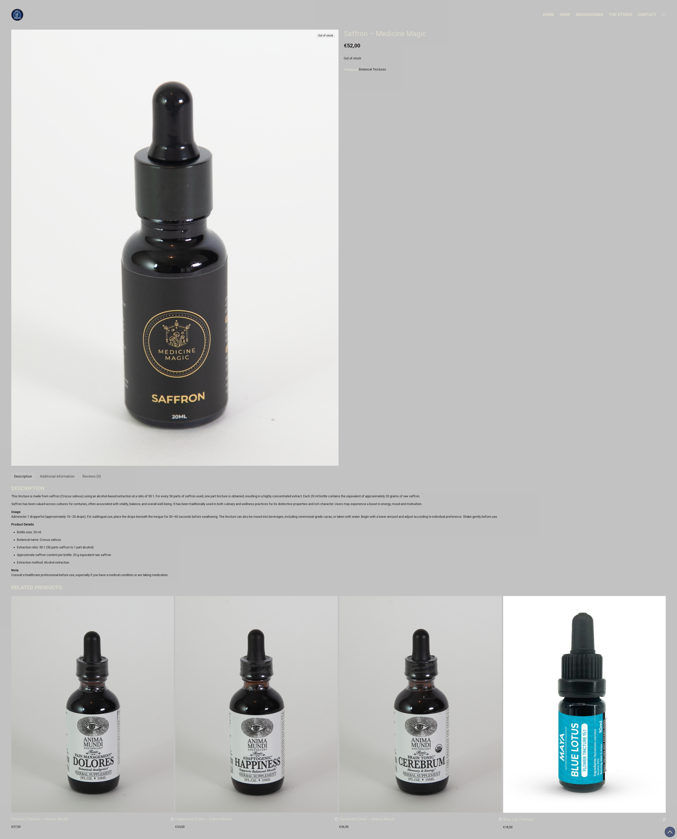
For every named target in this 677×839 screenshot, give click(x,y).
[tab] (23, 476)
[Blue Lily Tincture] (584, 704)
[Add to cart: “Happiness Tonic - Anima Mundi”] (336, 819)
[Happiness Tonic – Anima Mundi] (256, 704)
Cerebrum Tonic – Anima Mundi (367, 819)
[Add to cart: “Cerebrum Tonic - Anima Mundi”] (500, 819)
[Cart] (664, 15)
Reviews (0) (91, 476)
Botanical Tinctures (372, 69)
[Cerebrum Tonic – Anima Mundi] (420, 704)
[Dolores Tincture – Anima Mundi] (92, 704)
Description (23, 476)
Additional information (57, 476)
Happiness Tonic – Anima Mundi (203, 819)
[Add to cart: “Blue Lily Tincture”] (664, 819)
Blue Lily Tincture (518, 819)
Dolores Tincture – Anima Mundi (39, 819)
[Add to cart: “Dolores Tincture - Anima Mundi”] (172, 819)
